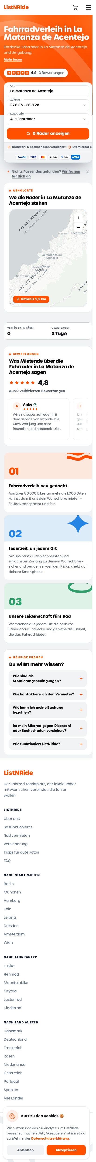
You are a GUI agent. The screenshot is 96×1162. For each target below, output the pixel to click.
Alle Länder (13, 1098)
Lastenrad (13, 999)
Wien (8, 942)
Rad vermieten (17, 835)
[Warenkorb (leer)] (75, 7)
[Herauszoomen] (78, 227)
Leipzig (10, 917)
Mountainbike (16, 983)
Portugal (11, 1081)
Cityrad (10, 991)
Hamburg (12, 900)
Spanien (11, 1090)
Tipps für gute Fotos (21, 852)
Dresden (11, 926)
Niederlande (14, 1064)
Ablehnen (25, 1150)
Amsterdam (14, 934)
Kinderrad (12, 1008)
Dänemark (13, 1031)
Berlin (9, 884)
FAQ (7, 860)
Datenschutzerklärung (50, 1138)
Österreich (13, 1073)
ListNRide (18, 773)
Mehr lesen (13, 59)
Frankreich (13, 1048)
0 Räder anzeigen (51, 133)
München (12, 892)
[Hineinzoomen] (78, 218)
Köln (7, 909)
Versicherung (15, 844)
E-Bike (9, 966)
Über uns (12, 819)
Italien (9, 1056)
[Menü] (88, 7)
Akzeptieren (66, 1150)
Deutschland (15, 1039)
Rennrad (11, 974)
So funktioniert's (18, 827)
